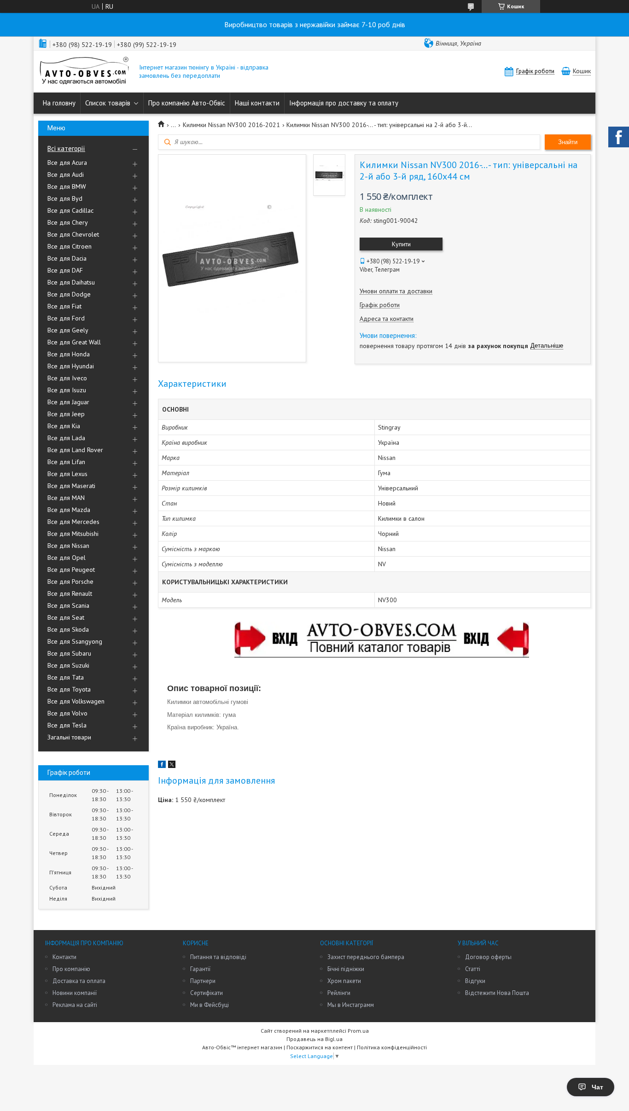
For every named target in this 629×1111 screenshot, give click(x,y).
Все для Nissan (68, 545)
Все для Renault (69, 593)
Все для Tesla (67, 725)
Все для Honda (68, 354)
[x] (171, 766)
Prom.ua (358, 1030)
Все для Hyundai (70, 366)
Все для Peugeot (71, 569)
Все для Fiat (64, 306)
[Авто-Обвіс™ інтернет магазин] (84, 71)
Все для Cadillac (70, 210)
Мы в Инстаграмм (350, 1005)
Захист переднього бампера (365, 957)
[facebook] (162, 766)
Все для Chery (67, 222)
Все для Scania (68, 605)
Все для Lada (66, 438)
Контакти (64, 957)
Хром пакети (344, 981)
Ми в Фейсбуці (209, 1005)
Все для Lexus (67, 474)
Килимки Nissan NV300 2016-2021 (231, 125)
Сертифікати (206, 993)
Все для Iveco (67, 378)
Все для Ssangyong (74, 641)
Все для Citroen (69, 246)
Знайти (567, 142)
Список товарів (107, 102)
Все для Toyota (69, 689)
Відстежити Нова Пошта (497, 993)
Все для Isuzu (66, 390)
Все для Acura (67, 162)
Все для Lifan (66, 462)
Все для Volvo (67, 713)
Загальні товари (69, 737)
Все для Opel (66, 557)
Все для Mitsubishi (73, 533)
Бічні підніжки (345, 969)
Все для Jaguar (68, 402)
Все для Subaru (69, 653)
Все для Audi (65, 174)
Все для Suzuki (68, 665)
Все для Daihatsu (71, 282)
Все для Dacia (67, 258)
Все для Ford (66, 318)
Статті (472, 969)
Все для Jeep (66, 414)
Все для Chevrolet (73, 234)
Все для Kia (63, 426)
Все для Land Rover (75, 450)
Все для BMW (66, 186)
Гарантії (200, 969)
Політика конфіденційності (392, 1047)
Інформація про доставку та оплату (343, 102)
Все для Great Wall (74, 342)
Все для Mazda (68, 510)
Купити (401, 244)
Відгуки (475, 981)
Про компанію (71, 969)
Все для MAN (66, 498)
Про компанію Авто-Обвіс (186, 102)
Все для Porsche (70, 581)
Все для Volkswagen (76, 701)
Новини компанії (74, 993)
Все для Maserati (71, 486)
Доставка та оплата (78, 981)
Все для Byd (64, 198)
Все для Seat (65, 617)
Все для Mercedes (73, 522)
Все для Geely (67, 330)
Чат (597, 1087)
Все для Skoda (68, 629)
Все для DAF (65, 270)
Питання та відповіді (218, 957)
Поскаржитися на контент (319, 1047)
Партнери (202, 981)
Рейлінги (338, 993)
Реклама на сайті (74, 1005)
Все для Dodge (69, 294)
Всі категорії (66, 148)
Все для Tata (65, 677)
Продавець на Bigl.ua (314, 1038)
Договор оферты (488, 957)
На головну (59, 102)
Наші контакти (257, 102)
